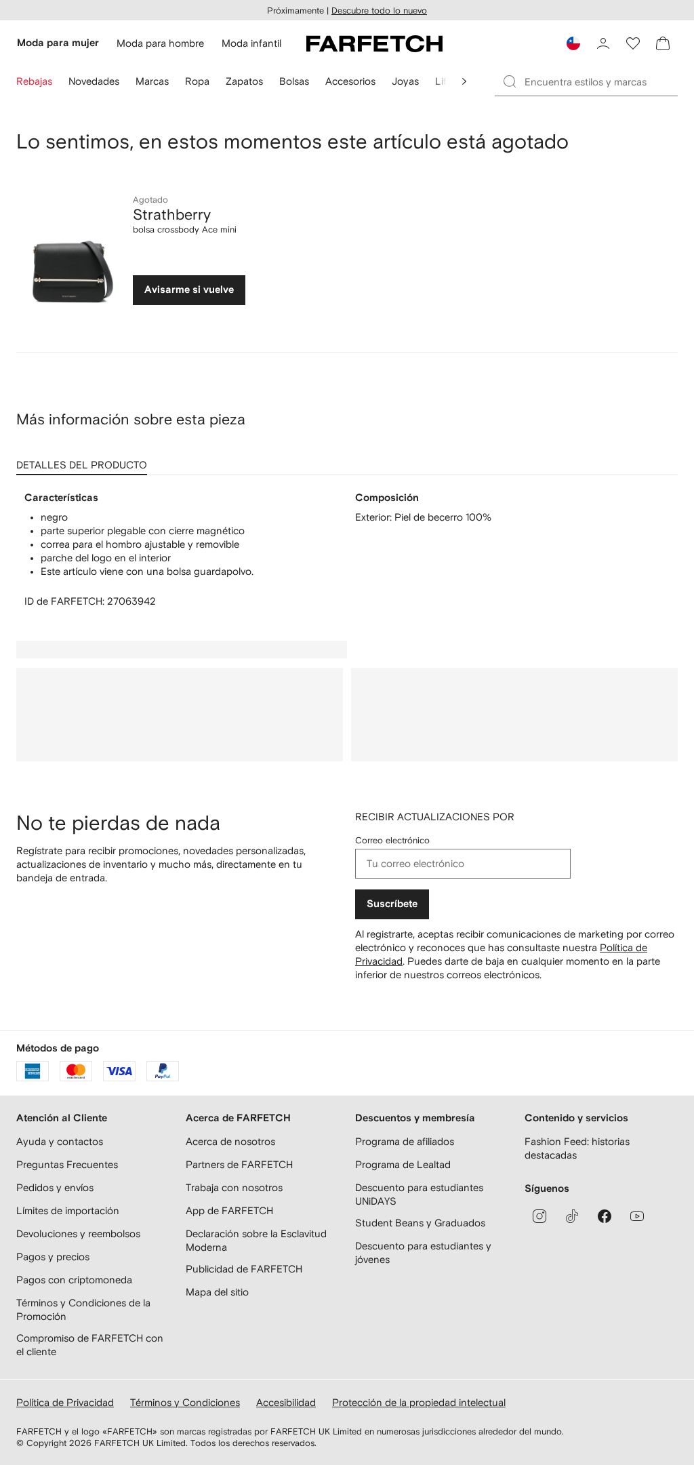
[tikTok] (572, 1216)
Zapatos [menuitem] (244, 81)
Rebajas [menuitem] (34, 81)
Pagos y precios (52, 1256)
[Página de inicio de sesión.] (603, 43)
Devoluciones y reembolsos (78, 1233)
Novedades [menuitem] (93, 81)
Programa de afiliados (404, 1141)
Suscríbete (392, 904)
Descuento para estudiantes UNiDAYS (419, 1194)
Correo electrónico (392, 840)
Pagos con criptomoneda (74, 1280)
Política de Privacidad (65, 1402)
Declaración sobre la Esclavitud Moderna (256, 1240)
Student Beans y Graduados (420, 1223)
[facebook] (604, 1216)
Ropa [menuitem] (197, 81)
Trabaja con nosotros (234, 1187)
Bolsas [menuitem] (294, 81)
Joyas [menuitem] (405, 81)
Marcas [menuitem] (152, 81)
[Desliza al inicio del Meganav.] (464, 81)
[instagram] (539, 1216)
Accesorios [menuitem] (350, 81)
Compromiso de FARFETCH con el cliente (89, 1345)
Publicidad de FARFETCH (244, 1269)
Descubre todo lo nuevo (379, 10)
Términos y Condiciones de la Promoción (83, 1309)
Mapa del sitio (217, 1292)
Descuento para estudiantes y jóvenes (423, 1252)
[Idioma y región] (573, 43)
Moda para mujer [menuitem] (58, 43)
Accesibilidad (286, 1402)
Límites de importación (67, 1210)
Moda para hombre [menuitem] (160, 43)
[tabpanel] (347, 549)
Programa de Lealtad (403, 1164)
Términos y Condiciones (185, 1402)
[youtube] (637, 1216)
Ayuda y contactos (59, 1141)
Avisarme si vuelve (189, 290)
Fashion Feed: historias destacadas (577, 1148)
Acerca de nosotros (230, 1141)
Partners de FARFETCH (239, 1164)
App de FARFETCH (229, 1210)
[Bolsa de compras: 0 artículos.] (663, 43)
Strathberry (172, 214)
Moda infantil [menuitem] (251, 43)
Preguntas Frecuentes (67, 1164)
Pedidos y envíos (55, 1187)
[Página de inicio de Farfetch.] (374, 43)
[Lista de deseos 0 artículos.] (633, 43)
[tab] (84, 460)
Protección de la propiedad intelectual (419, 1402)
